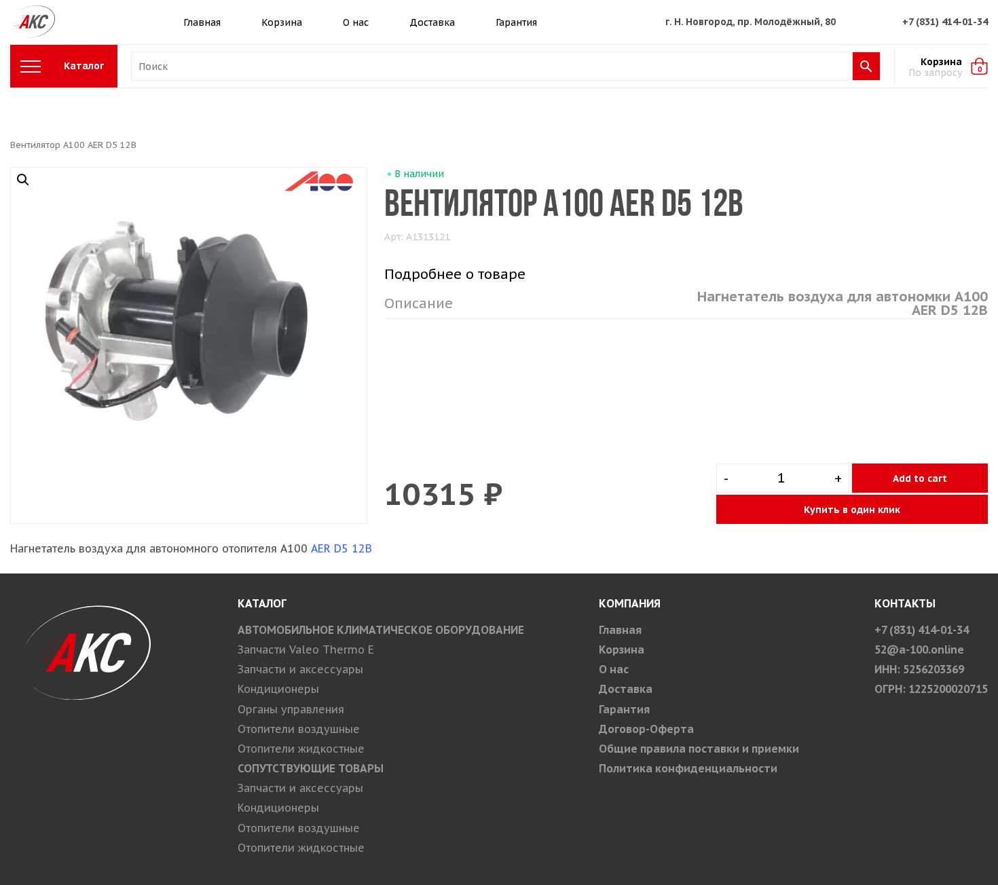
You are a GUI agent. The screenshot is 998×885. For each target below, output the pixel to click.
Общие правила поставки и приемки (699, 748)
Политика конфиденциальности (688, 768)
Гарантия (516, 22)
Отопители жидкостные (301, 748)
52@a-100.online (919, 649)
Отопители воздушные (299, 729)
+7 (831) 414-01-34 (945, 22)
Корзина (281, 22)
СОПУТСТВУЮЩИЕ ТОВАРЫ (311, 768)
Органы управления (291, 709)
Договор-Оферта (646, 729)
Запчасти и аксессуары (300, 669)
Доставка (432, 22)
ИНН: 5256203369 (919, 669)
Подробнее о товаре (454, 274)
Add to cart (920, 478)
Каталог (84, 66)
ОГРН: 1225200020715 (931, 689)
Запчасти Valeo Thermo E (306, 649)
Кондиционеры (278, 689)
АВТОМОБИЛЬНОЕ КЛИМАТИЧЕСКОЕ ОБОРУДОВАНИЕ (381, 630)
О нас (356, 22)
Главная (202, 22)
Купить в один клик (852, 510)
